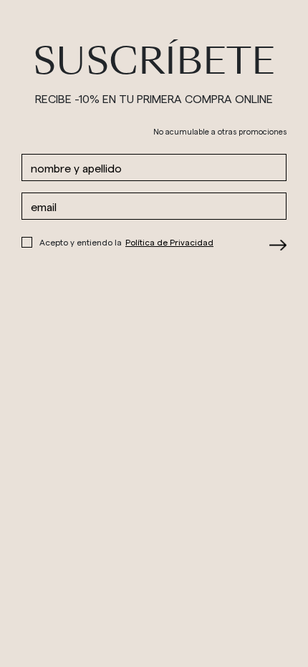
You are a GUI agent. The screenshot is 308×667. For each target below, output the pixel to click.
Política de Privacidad (169, 242)
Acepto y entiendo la (126, 242)
